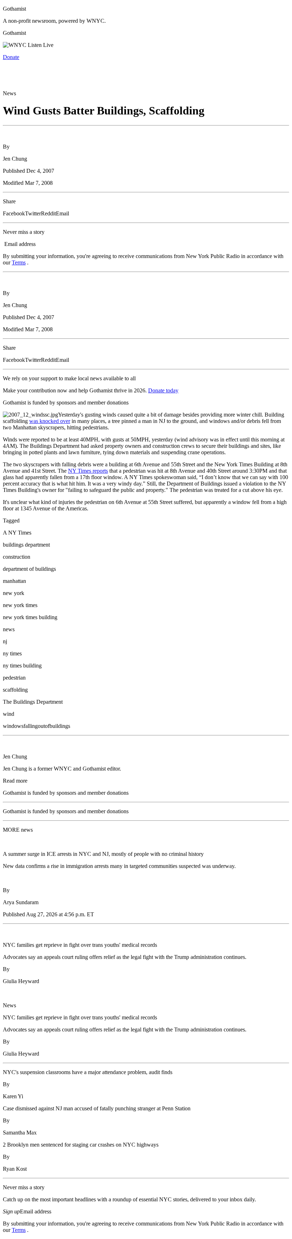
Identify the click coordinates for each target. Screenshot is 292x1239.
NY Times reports (88, 471)
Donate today (163, 390)
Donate (11, 57)
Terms (19, 262)
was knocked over (49, 421)
